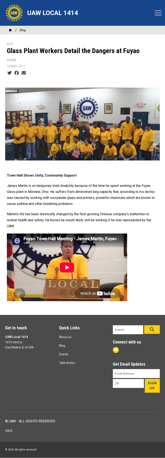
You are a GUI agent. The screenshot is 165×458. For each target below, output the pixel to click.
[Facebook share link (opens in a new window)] (16, 73)
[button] (152, 329)
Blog (23, 30)
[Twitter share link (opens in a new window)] (9, 73)
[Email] (23, 73)
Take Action (67, 363)
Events (63, 354)
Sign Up (152, 385)
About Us (65, 337)
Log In (8, 430)
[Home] (10, 30)
